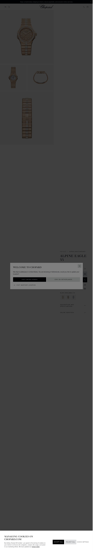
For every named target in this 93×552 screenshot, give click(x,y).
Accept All (58, 542)
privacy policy (36, 547)
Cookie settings (83, 542)
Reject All (70, 542)
